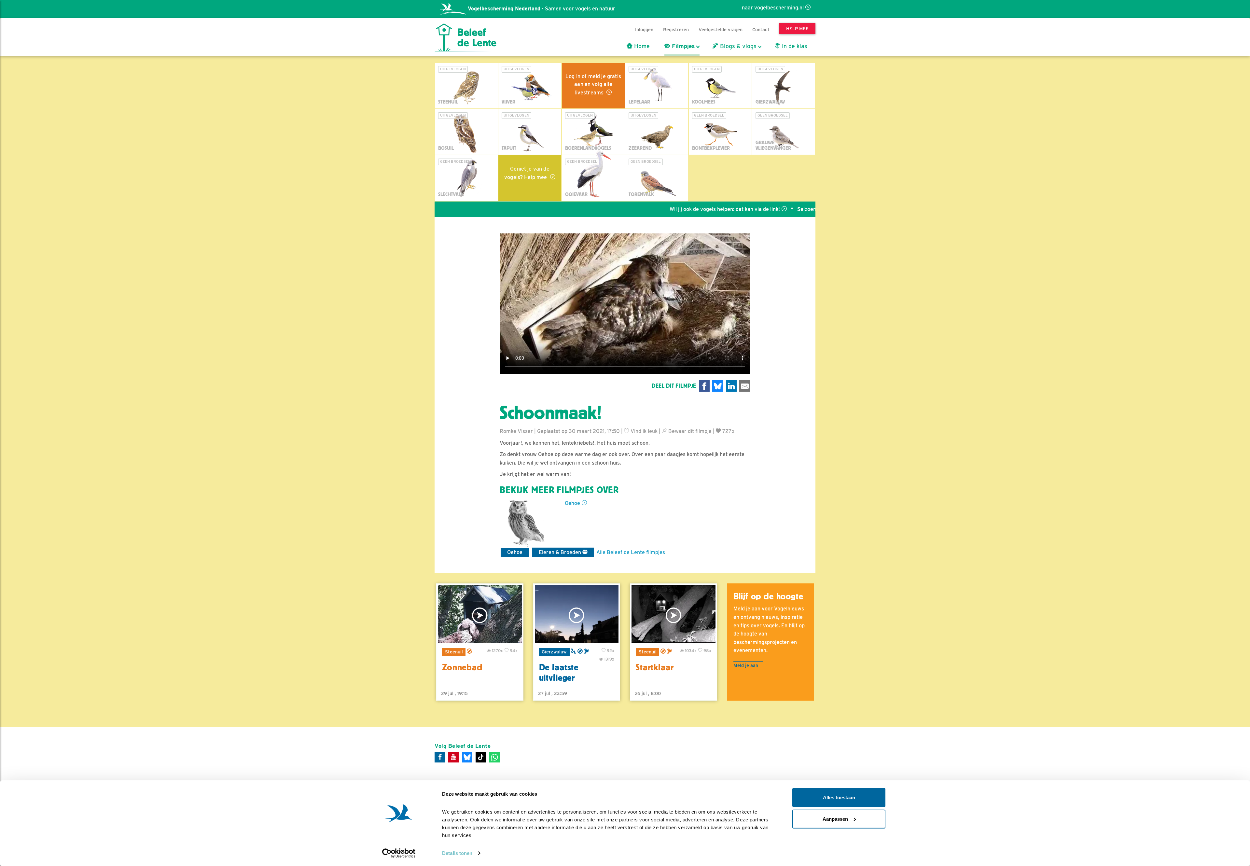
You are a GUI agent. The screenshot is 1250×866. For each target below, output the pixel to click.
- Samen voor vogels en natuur (541, 9)
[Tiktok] (481, 757)
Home (641, 46)
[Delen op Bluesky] (717, 386)
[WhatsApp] (494, 757)
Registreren (676, 29)
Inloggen (644, 29)
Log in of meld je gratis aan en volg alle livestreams (593, 84)
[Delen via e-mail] (744, 386)
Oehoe (572, 503)
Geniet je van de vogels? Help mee (526, 173)
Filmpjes (682, 46)
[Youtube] (453, 757)
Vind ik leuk (643, 431)
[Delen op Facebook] (704, 386)
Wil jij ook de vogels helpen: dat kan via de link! (683, 209)
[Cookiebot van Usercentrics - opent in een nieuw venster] (398, 853)
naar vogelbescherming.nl (773, 8)
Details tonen (457, 853)
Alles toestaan (839, 797)
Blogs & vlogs (737, 46)
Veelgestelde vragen (721, 29)
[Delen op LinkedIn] (731, 386)
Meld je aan (745, 665)
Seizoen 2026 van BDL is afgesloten (798, 209)
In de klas (793, 46)
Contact (761, 29)
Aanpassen (835, 818)
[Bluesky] (467, 757)
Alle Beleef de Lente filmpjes (630, 552)
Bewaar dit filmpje (689, 431)
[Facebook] (440, 757)
